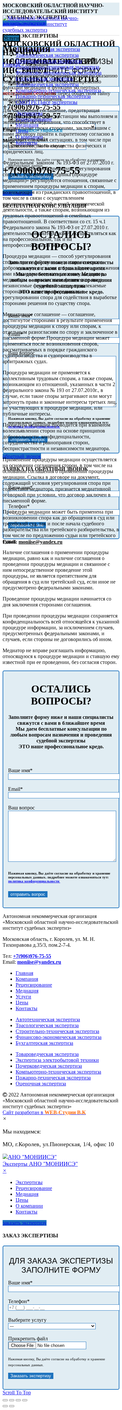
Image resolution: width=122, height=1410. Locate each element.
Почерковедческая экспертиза (49, 1066)
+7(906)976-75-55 (32, 956)
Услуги (23, 996)
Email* (15, 789)
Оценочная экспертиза (41, 1083)
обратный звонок (22, 456)
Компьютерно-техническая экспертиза (58, 1072)
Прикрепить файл (28, 1338)
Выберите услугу (27, 1320)
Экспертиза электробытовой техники (57, 1060)
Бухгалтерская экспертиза (44, 1043)
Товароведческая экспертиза (47, 1054)
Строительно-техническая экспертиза (57, 1031)
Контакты (26, 1008)
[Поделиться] (11, 1400)
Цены (22, 1002)
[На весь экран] (18, 1400)
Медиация (27, 991)
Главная (11, 64)
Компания (27, 979)
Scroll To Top (17, 1392)
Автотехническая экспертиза (48, 1019)
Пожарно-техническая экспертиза (53, 1077)
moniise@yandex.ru (40, 542)
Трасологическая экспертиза (47, 1025)
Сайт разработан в (44, 1112)
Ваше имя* (20, 770)
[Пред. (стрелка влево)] (5, 1406)
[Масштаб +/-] (24, 1400)
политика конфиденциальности (34, 881)
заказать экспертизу (25, 1223)
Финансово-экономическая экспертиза (59, 1037)
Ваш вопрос (21, 807)
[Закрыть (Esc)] (5, 1400)
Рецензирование (34, 985)
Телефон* (19, 506)
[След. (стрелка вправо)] (11, 1406)
